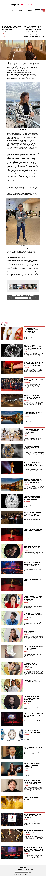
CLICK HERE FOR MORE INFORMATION (16, 279)
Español (3, 33)
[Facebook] (20, 867)
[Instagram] (22, 867)
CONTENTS (10, 10)
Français (6, 33)
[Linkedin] (24, 867)
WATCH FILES (4, 323)
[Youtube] (25, 867)
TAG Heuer (20, 167)
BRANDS (21, 10)
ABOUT (29, 10)
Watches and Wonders (29, 131)
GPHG (23, 23)
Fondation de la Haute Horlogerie (20, 193)
